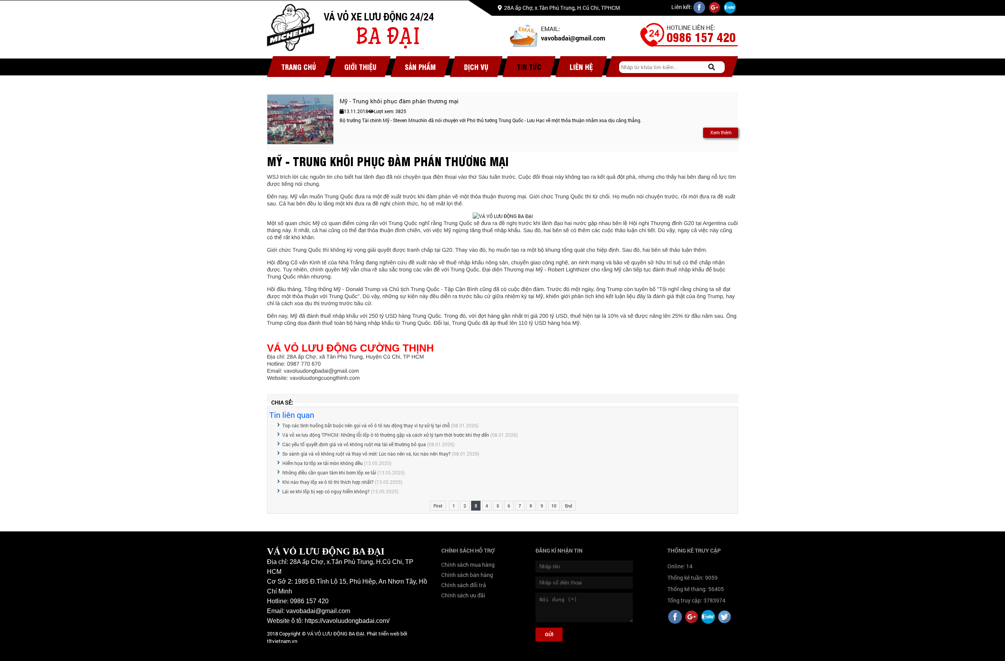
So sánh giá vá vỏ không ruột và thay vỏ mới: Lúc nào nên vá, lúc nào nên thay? (366, 453)
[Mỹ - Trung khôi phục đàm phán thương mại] (300, 119)
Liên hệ (581, 66)
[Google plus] (691, 617)
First (437, 506)
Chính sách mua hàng (468, 564)
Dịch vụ (476, 66)
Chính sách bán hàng (467, 575)
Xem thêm (720, 132)
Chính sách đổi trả (463, 585)
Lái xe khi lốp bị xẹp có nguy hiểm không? (326, 491)
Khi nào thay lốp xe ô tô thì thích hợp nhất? (328, 482)
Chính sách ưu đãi (463, 595)
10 (554, 506)
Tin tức (529, 66)
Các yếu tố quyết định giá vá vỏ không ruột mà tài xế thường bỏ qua (354, 444)
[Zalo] (708, 617)
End (568, 506)
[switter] (724, 617)
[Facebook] (675, 617)
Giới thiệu (360, 66)
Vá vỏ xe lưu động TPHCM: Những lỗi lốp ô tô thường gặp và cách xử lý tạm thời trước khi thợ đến (385, 435)
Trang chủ (298, 66)
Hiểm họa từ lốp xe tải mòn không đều (322, 463)
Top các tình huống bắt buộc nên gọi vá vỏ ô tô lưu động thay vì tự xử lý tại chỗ (366, 425)
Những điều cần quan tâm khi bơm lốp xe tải (329, 472)
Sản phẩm (420, 66)
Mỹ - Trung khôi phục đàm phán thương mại (399, 101)
